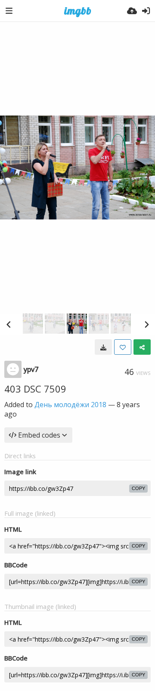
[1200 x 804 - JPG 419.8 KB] (103, 347)
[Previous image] (8, 324)
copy (138, 488)
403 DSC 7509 (35, 388)
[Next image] (146, 324)
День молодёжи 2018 (70, 404)
